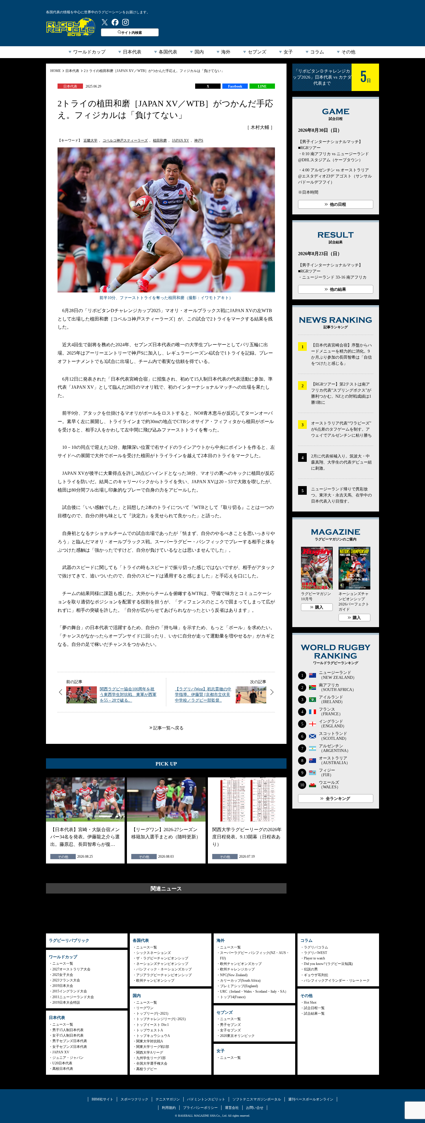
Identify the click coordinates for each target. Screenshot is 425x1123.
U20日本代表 (62, 1063)
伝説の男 (311, 969)
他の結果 (338, 289)
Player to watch (314, 958)
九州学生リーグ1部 (151, 1058)
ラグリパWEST (315, 953)
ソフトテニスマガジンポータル (256, 1099)
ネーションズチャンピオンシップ (162, 964)
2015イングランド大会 (69, 991)
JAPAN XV (180, 140)
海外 (225, 51)
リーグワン (145, 1008)
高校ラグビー (146, 1069)
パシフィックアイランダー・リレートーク (337, 981)
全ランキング (338, 798)
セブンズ (257, 51)
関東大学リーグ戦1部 (152, 1047)
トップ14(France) (232, 997)
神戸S (198, 140)
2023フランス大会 (66, 980)
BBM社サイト (102, 1099)
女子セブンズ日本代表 (69, 1047)
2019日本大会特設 (66, 1002)
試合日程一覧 (314, 1008)
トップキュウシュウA (153, 1036)
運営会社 (232, 1108)
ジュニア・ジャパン (68, 1058)
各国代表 (168, 51)
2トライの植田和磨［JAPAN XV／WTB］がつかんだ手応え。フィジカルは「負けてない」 (154, 71)
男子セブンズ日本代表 (69, 1041)
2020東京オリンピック (237, 1036)
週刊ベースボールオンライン (310, 1099)
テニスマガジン (168, 1099)
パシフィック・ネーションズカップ (164, 969)
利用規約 (169, 1108)
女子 (288, 51)
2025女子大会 (62, 975)
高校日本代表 (62, 1069)
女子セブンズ (230, 1030)
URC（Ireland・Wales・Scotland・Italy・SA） (254, 991)
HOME (55, 71)
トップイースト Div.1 (152, 1025)
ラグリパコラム (316, 947)
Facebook (235, 86)
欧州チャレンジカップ (237, 969)
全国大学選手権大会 (151, 1063)
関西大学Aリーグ (149, 1052)
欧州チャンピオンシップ (155, 981)
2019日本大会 (62, 986)
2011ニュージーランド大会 (73, 997)
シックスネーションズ (153, 953)
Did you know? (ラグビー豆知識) (328, 964)
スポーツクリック (134, 1099)
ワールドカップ (89, 51)
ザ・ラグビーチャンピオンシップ (162, 958)
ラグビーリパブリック (71, 27)
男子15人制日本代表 (68, 1030)
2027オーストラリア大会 (71, 969)
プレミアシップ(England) (239, 986)
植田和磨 (160, 140)
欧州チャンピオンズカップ (241, 964)
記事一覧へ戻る (168, 728)
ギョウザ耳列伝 (316, 975)
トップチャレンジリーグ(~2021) (161, 1019)
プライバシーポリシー (200, 1108)
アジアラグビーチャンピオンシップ (164, 975)
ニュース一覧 (62, 963)
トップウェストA (149, 1030)
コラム (317, 51)
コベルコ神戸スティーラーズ (125, 140)
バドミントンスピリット (206, 1099)
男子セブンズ (230, 1025)
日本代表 (132, 51)
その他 (348, 51)
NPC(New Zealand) (233, 975)
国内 (199, 51)
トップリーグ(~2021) (152, 1013)
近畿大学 (90, 140)
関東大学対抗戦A (149, 1041)
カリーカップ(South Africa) (240, 981)
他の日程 (338, 204)
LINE (262, 86)
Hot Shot (310, 1002)
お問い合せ (254, 1108)
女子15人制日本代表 (68, 1035)
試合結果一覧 (314, 1013)
